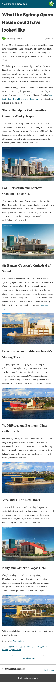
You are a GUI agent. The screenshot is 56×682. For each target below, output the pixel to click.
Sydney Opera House (11, 649)
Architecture (18, 641)
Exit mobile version (28, 678)
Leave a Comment (28, 658)
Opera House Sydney (29, 647)
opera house (13, 647)
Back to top (49, 670)
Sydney (43, 647)
